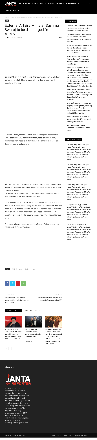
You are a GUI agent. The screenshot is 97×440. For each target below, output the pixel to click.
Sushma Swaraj (30, 269)
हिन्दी (20, 3)
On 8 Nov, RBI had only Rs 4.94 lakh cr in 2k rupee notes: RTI (50, 299)
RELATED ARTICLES (13, 311)
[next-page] (10, 348)
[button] (89, 3)
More (15, 10)
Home (7, 17)
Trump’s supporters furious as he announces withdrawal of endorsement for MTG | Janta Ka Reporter (79, 38)
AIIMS (13, 269)
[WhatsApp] (23, 283)
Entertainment (71, 3)
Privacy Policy (56, 435)
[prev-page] (6, 348)
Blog (7, 10)
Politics (43, 3)
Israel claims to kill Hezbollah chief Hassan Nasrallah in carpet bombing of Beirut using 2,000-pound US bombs (13, 334)
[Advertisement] (33, 57)
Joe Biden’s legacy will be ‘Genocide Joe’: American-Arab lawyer (78, 127)
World (50, 3)
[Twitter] (12, 283)
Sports (59, 3)
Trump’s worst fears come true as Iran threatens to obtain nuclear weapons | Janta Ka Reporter (79, 28)
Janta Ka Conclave (81, 435)
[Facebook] (7, 283)
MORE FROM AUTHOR (32, 311)
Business (26, 3)
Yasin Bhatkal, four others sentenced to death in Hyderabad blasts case (17, 300)
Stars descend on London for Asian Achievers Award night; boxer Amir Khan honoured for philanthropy (78, 60)
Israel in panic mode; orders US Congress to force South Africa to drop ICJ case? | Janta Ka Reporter (79, 83)
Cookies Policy (68, 435)
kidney (20, 269)
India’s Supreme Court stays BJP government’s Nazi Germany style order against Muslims (79, 119)
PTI (8, 38)
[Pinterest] (18, 283)
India (34, 3)
